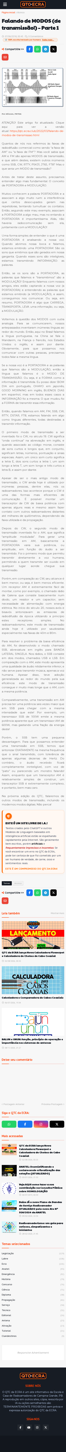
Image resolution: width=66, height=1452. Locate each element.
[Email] (5, 57)
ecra (33, 1263)
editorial (33, 1315)
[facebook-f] (25, 1124)
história (33, 1279)
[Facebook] (29, 49)
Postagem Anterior (14, 1104)
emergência (33, 1274)
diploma (33, 1294)
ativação (33, 1325)
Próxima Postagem (52, 1104)
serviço (33, 1305)
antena (33, 1320)
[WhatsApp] (37, 49)
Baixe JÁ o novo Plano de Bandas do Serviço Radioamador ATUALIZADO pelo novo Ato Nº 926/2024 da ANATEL (40, 1207)
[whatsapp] (9, 1124)
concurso (33, 1284)
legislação (33, 1253)
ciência (33, 1289)
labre (33, 1258)
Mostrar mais (57, 913)
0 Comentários (35, 36)
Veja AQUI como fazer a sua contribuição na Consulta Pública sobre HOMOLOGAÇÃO (40, 1188)
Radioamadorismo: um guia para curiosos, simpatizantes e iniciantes (41, 1226)
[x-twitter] (57, 1124)
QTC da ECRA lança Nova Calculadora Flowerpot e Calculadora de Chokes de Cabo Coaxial (33, 954)
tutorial (33, 1330)
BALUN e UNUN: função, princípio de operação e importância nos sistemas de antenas (32, 1041)
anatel (33, 1268)
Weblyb (33, 1444)
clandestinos (33, 1336)
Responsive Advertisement (33, 1352)
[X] (53, 49)
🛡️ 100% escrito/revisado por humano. (29, 40)
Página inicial (8, 12)
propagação (33, 1299)
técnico (21, 12)
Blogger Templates (30, 1440)
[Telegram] (45, 49)
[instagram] (41, 1124)
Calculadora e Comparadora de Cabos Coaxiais (32, 997)
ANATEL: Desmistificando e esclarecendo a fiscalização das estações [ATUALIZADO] (39, 1170)
